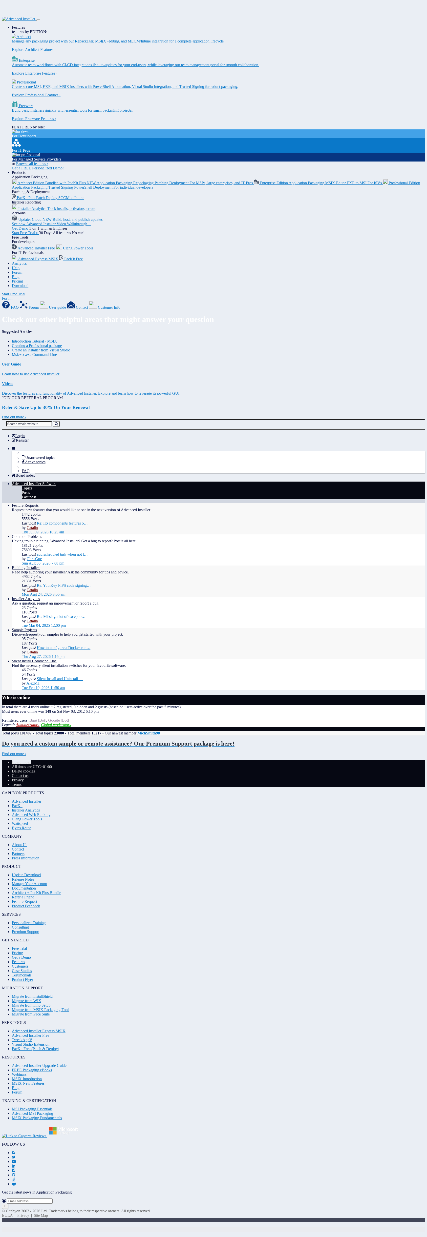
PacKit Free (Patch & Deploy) (35, 1049)
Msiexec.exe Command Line (34, 354)
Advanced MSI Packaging (32, 1113)
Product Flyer (22, 979)
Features (18, 27)
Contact (18, 849)
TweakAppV (22, 1040)
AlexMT (33, 683)
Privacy (23, 1215)
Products (18, 172)
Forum (17, 272)
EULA (7, 1215)
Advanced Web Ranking (31, 814)
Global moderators (56, 725)
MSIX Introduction (27, 1079)
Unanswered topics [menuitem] (40, 457)
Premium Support (25, 932)
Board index (21, 762)
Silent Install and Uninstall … (60, 679)
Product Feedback (26, 906)
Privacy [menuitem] (18, 780)
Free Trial (19, 948)
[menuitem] (18, 436)
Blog (16, 277)
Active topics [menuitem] (35, 462)
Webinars (19, 1074)
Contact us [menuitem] (20, 775)
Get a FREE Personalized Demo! (38, 168)
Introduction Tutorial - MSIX (34, 341)
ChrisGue (34, 559)
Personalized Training (29, 923)
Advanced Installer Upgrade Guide (39, 1065)
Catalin (32, 528)
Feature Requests (25, 505)
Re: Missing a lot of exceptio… (61, 616)
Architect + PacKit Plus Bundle (36, 893)
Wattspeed (20, 823)
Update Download (26, 875)
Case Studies (22, 971)
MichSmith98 (148, 733)
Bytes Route (21, 828)
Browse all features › (32, 164)
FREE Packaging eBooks (32, 1070)
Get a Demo (21, 957)
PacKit (17, 806)
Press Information (25, 858)
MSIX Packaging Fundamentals (37, 1118)
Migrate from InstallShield (32, 996)
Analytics (19, 263)
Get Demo (20, 228)
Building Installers (26, 568)
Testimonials (21, 975)
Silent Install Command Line (34, 661)
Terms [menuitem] (16, 784)
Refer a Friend (23, 897)
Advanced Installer (26, 801)
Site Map (41, 1215)
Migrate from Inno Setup (31, 1005)
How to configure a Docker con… (63, 648)
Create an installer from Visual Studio (41, 350)
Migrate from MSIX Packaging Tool (40, 1010)
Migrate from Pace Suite (31, 1014)
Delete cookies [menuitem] (23, 771)
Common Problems (27, 536)
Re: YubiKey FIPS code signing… (64, 585)
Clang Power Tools (27, 819)
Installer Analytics (26, 599)
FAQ (26, 471)
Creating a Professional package (37, 346)
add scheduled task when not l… (62, 554)
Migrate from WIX (26, 1001)
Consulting (20, 927)
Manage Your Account (29, 884)
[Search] (56, 423)
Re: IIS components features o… (62, 523)
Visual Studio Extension (30, 1044)
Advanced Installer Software (34, 484)
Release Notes (23, 879)
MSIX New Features (28, 1083)
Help (16, 268)
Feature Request (24, 901)
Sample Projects (24, 630)
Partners (18, 854)
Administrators (27, 725)
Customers (20, 966)
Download (20, 286)
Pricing (17, 281)
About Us (19, 845)
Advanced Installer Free (30, 1035)
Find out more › (14, 417)
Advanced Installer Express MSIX (38, 1031)
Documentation (24, 888)
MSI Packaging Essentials (32, 1109)
